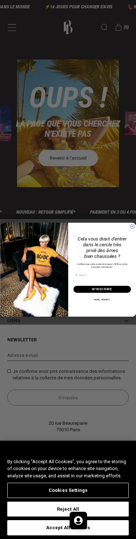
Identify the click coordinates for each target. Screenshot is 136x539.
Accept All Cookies (68, 527)
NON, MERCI (102, 300)
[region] (68, 490)
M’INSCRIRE (102, 289)
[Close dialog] (132, 226)
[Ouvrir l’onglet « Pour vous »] (78, 520)
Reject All (68, 509)
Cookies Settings (68, 490)
